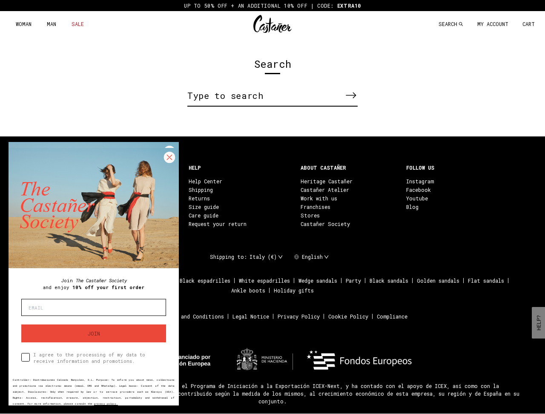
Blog (412, 206)
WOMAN (24, 23)
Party (353, 280)
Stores (310, 215)
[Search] (350, 95)
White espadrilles (264, 280)
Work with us (319, 198)
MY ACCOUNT (492, 23)
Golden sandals (438, 280)
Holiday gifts (294, 290)
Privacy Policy (299, 316)
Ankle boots (248, 290)
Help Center (205, 181)
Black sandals (389, 280)
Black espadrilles (205, 280)
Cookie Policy (348, 316)
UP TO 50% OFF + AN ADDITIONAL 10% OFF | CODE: (272, 5)
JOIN (94, 333)
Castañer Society (325, 223)
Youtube (417, 198)
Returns (199, 198)
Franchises (315, 206)
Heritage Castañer (327, 181)
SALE (78, 23)
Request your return (218, 223)
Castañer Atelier (325, 189)
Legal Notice (250, 316)
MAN (51, 23)
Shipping (201, 189)
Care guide (203, 215)
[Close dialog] (169, 157)
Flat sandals (486, 280)
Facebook (418, 189)
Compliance (392, 316)
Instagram (420, 181)
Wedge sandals (317, 280)
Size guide (204, 206)
